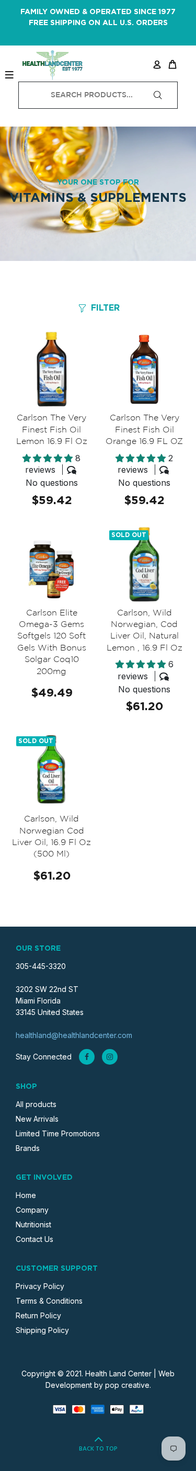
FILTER (105, 308)
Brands (28, 1148)
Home (26, 1195)
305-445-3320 (41, 966)
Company (32, 1209)
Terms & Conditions (49, 1300)
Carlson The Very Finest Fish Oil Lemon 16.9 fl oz (51, 430)
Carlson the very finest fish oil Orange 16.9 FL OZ (144, 430)
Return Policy (38, 1315)
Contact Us (34, 1239)
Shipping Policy (42, 1330)
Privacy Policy (40, 1286)
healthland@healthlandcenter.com (74, 1035)
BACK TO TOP (98, 1449)
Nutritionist (33, 1224)
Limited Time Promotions (58, 1133)
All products (36, 1104)
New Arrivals (37, 1118)
